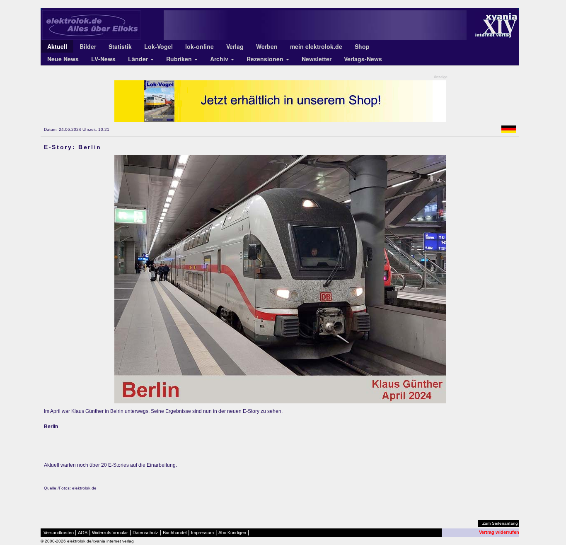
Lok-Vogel (158, 46)
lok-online (199, 46)
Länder (139, 59)
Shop (362, 46)
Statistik (120, 46)
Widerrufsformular (110, 532)
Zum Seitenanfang (500, 523)
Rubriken (180, 59)
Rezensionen (266, 59)
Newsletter (316, 59)
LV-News (103, 59)
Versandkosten (58, 532)
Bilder (88, 46)
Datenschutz (145, 532)
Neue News (63, 59)
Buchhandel (174, 532)
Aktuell (57, 46)
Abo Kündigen (232, 532)
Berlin (51, 426)
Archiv (220, 59)
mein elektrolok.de (316, 46)
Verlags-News (363, 59)
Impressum (202, 532)
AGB (82, 532)
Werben (267, 46)
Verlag (235, 46)
